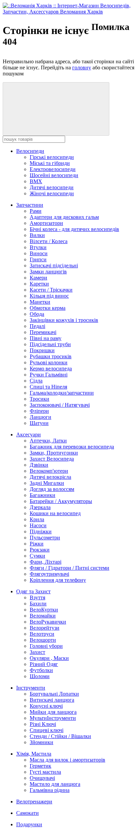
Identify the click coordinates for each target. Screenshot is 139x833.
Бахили (38, 603)
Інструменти (30, 688)
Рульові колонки (48, 362)
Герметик (40, 766)
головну (81, 67)
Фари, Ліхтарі (45, 562)
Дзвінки (39, 465)
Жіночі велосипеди (52, 193)
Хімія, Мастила (33, 754)
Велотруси (42, 634)
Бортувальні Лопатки (54, 694)
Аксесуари (28, 434)
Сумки (37, 556)
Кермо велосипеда (51, 368)
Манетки (40, 302)
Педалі (37, 326)
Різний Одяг (44, 664)
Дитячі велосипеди (52, 187)
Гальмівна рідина (50, 790)
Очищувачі (42, 778)
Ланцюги (40, 417)
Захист (37, 652)
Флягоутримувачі (49, 574)
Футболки (41, 670)
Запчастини (29, 205)
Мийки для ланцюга (53, 712)
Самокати (27, 813)
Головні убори (46, 646)
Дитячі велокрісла (50, 477)
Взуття (37, 597)
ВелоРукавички (48, 622)
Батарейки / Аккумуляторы (61, 501)
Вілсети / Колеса (48, 241)
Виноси (39, 253)
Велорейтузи (44, 628)
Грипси (38, 259)
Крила (37, 519)
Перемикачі (43, 332)
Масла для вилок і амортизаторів (67, 760)
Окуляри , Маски (49, 658)
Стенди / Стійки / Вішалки (60, 736)
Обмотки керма (47, 308)
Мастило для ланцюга (55, 784)
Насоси (38, 525)
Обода (37, 314)
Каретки (39, 284)
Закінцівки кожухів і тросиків (64, 320)
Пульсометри (45, 537)
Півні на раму (45, 338)
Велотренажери (34, 801)
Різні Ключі (43, 724)
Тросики (39, 399)
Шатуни (39, 423)
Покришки (42, 350)
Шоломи (40, 676)
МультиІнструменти (53, 718)
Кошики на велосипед (55, 513)
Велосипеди (30, 151)
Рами (35, 211)
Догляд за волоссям (52, 489)
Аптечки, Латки (48, 440)
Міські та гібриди (50, 163)
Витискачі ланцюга (52, 700)
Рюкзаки (40, 550)
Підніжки (41, 531)
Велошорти (43, 640)
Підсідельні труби (50, 344)
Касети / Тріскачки (51, 290)
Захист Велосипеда (52, 459)
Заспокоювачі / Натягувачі (60, 405)
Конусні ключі (46, 706)
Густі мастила (45, 772)
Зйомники (41, 742)
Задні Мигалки (47, 483)
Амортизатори (46, 223)
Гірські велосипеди (52, 157)
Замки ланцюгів (48, 271)
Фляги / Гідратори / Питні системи (69, 568)
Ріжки (37, 543)
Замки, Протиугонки (54, 453)
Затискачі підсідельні (54, 265)
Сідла (36, 381)
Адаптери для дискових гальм (64, 217)
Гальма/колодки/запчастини (62, 393)
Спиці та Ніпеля (48, 387)
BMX (36, 181)
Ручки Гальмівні (48, 374)
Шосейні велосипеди (54, 175)
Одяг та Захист (33, 591)
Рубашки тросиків (51, 356)
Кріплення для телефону (58, 580)
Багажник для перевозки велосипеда (72, 446)
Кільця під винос (49, 296)
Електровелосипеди (53, 169)
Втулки (38, 247)
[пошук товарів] (56, 109)
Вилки (37, 235)
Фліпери (39, 411)
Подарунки (29, 824)
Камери (38, 277)
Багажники (42, 495)
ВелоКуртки (44, 609)
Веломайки (43, 616)
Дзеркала (40, 507)
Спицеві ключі (46, 730)
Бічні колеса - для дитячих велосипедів (74, 229)
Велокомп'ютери (49, 471)
